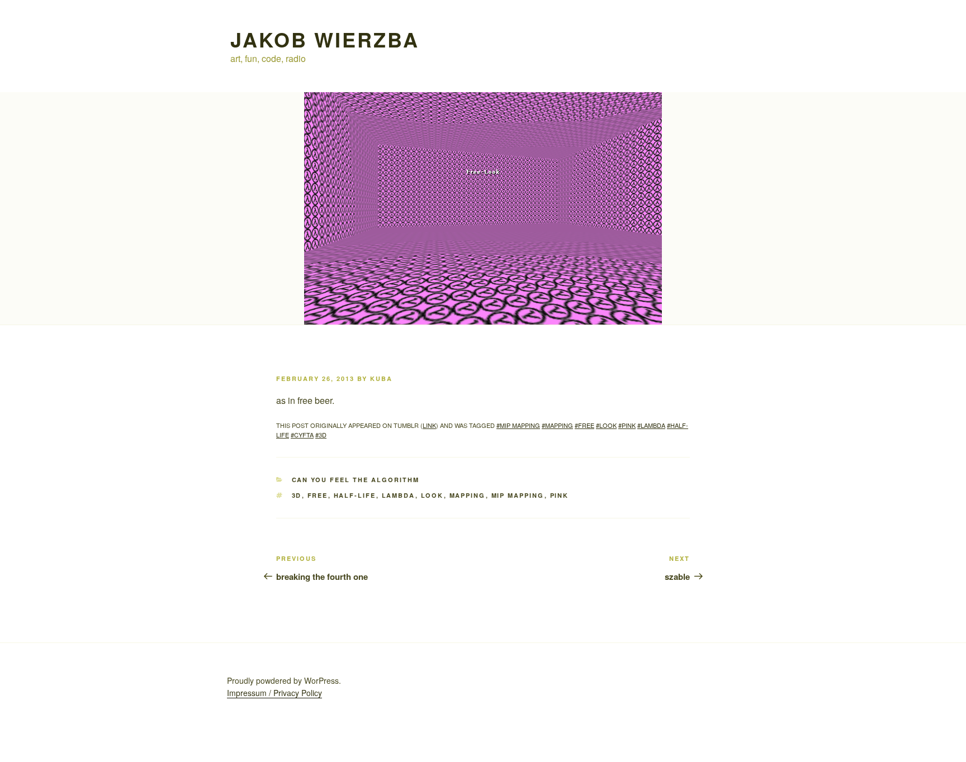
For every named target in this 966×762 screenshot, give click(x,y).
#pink (627, 425)
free (317, 495)
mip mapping (517, 495)
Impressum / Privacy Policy (274, 692)
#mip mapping (518, 425)
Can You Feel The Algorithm (356, 479)
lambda (398, 495)
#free (584, 425)
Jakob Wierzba (324, 39)
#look (606, 425)
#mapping (557, 425)
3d (297, 495)
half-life (355, 495)
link (429, 425)
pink (559, 495)
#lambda (651, 425)
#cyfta (302, 434)
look (432, 495)
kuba (381, 378)
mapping (467, 495)
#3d (320, 434)
